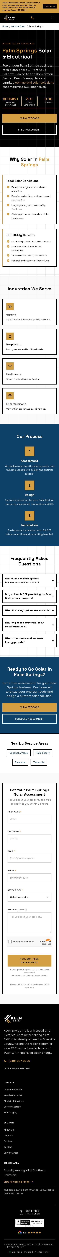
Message (17, 909)
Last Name (14, 831)
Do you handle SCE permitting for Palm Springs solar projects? (29, 596)
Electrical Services (14, 1101)
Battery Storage (12, 1106)
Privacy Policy (41, 975)
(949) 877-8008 (29, 118)
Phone (12, 870)
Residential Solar (13, 1095)
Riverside (20, 762)
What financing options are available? (29, 610)
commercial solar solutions (34, 82)
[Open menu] (52, 18)
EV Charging (10, 1112)
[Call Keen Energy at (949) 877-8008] (32, 18)
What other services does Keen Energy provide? (29, 640)
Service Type (15, 890)
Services (9, 1083)
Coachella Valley (19, 752)
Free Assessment (29, 129)
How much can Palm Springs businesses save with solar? (29, 580)
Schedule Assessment (29, 719)
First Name (14, 812)
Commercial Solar (13, 1089)
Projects (8, 1135)
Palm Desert (43, 752)
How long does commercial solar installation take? (29, 624)
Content (8, 1141)
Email (11, 851)
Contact (8, 1147)
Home (5, 26)
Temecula (38, 762)
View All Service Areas (16, 1181)
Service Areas (18, 26)
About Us (9, 1129)
